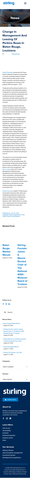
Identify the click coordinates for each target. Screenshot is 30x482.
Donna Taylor (6, 169)
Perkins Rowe (6, 191)
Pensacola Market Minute (11, 347)
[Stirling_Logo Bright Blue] (8, 2)
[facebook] (3, 418)
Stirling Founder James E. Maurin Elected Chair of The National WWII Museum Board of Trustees (22, 264)
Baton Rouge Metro (15, 215)
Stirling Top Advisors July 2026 (13, 352)
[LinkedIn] (9, 304)
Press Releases (15, 216)
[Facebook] (3, 304)
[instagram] (7, 418)
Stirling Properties (7, 72)
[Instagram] (6, 304)
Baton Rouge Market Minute (6, 250)
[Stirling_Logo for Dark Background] (14, 388)
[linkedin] (10, 418)
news (22, 215)
